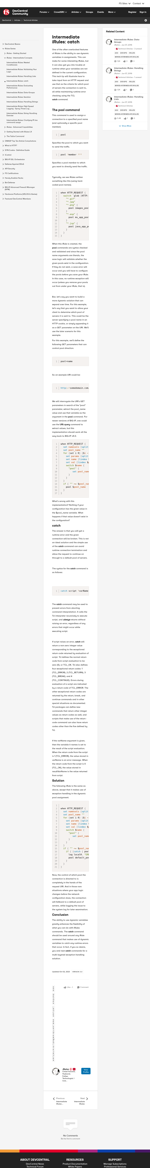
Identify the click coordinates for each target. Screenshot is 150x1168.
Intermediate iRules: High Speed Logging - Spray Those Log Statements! (20, 107)
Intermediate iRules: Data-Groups (21, 93)
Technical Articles (31, 20)
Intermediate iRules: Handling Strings (22, 102)
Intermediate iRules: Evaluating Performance (20, 87)
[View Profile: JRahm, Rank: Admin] (55, 1071)
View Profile (86, 1071)
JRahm (65, 1069)
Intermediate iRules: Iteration (19, 97)
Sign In (143, 12)
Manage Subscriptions (115, 1164)
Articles (17, 20)
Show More (126, 126)
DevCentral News (35, 1164)
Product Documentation (75, 1164)
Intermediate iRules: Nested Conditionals (18, 63)
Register (132, 12)
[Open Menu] (146, 20)
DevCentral (6, 20)
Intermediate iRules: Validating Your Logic (22, 70)
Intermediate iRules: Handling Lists (21, 76)
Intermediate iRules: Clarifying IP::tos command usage (22, 121)
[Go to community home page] (15, 12)
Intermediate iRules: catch (17, 81)
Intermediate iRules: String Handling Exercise (22, 114)
